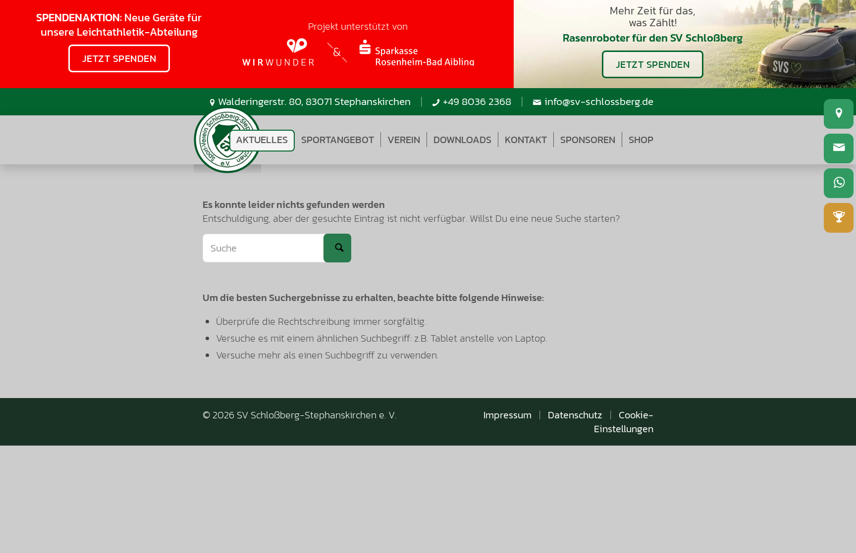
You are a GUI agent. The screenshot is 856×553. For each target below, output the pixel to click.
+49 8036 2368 (477, 101)
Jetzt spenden (119, 58)
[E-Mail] (839, 148)
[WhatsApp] (839, 183)
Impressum (507, 414)
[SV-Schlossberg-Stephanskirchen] (227, 139)
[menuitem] (261, 139)
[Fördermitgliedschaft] (839, 218)
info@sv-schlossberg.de (598, 101)
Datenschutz (575, 414)
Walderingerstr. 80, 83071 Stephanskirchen (314, 101)
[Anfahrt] (839, 114)
